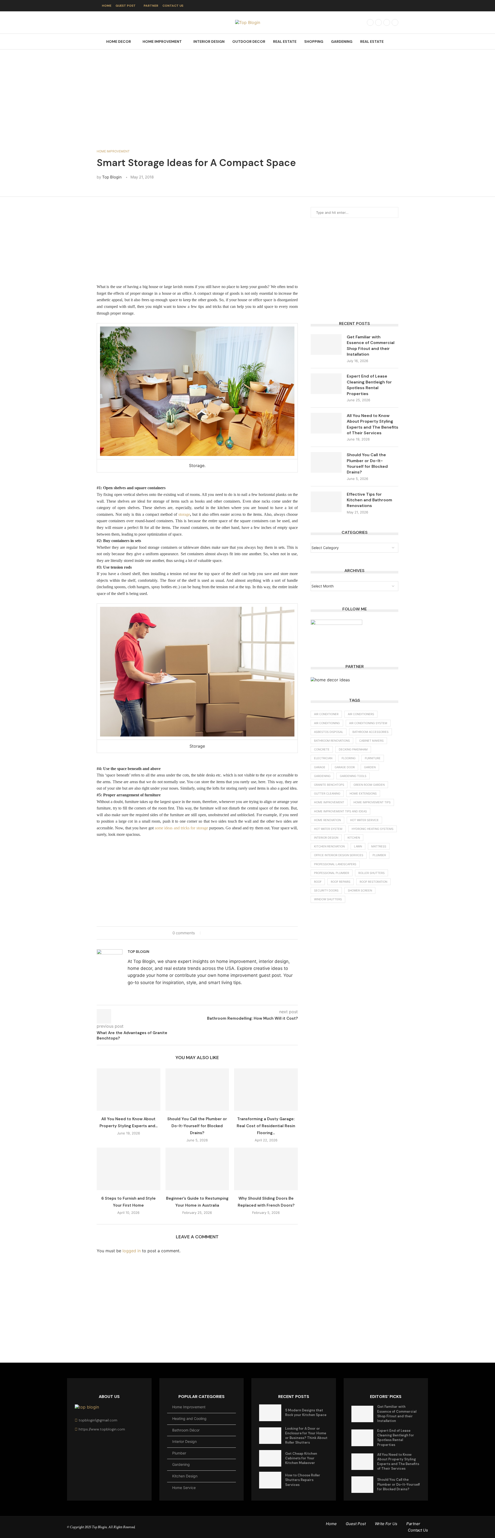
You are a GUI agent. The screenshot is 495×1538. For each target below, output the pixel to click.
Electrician (323, 758)
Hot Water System (328, 829)
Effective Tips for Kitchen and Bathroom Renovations (369, 500)
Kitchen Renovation (329, 846)
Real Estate (284, 41)
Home (106, 6)
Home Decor (118, 41)
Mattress (378, 846)
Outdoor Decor (248, 41)
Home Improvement (162, 41)
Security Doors (326, 890)
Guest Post (126, 6)
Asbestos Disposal (328, 732)
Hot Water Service (364, 820)
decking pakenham (353, 749)
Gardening (341, 41)
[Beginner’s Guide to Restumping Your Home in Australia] (197, 1169)
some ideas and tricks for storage (181, 828)
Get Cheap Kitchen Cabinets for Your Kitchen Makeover (301, 1458)
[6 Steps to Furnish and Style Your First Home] (128, 1169)
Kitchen (354, 837)
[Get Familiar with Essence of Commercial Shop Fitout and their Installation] (326, 344)
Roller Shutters (371, 873)
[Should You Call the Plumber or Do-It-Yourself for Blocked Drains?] (197, 1089)
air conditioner (326, 714)
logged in (131, 1250)
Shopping (313, 41)
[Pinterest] (395, 22)
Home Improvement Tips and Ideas (340, 811)
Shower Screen (360, 890)
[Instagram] (386, 22)
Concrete (321, 749)
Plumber (379, 855)
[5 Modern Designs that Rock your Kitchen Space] (270, 1412)
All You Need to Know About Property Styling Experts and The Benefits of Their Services (372, 424)
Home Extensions (363, 793)
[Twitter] (378, 22)
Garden (370, 767)
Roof (317, 881)
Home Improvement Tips (372, 802)
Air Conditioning (327, 723)
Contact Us (172, 6)
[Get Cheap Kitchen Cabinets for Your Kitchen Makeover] (270, 1458)
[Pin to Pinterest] (217, 932)
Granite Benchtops (329, 785)
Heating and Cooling (189, 1418)
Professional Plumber (331, 873)
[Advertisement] (247, 101)
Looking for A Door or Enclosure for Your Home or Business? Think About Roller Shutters (306, 1435)
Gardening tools (353, 776)
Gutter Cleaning (327, 793)
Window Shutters (328, 899)
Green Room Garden (369, 785)
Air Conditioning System (368, 723)
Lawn (358, 846)
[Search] (395, 41)
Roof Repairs (340, 881)
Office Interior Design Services (338, 855)
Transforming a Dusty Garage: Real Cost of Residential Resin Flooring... (266, 1125)
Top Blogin (112, 177)
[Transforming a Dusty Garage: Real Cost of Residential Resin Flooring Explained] (266, 1089)
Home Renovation (327, 820)
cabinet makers (371, 740)
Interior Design (209, 41)
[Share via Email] (222, 932)
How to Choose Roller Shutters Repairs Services (302, 1480)
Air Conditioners (361, 714)
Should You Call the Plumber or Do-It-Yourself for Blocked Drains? (197, 1125)
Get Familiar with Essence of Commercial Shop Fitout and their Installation (370, 345)
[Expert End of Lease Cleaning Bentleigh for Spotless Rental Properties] (326, 383)
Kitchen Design (184, 1476)
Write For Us (386, 1523)
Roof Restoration (373, 881)
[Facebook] (370, 22)
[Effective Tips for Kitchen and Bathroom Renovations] (326, 502)
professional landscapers (335, 864)
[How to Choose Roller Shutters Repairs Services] (270, 1480)
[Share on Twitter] (212, 932)
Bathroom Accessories (370, 732)
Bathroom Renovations (332, 740)
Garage (319, 767)
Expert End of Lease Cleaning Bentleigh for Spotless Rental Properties (369, 384)
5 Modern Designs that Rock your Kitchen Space (305, 1412)
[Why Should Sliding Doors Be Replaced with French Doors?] (266, 1169)
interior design (326, 837)
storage (184, 514)
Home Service (184, 1487)
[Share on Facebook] (208, 932)
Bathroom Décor (186, 1430)
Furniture (373, 758)
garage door (345, 767)
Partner (151, 6)
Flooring (349, 758)
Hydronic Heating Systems (372, 829)
